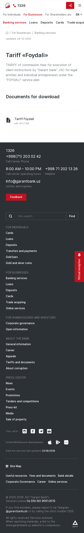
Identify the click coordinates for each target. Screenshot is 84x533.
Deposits (47, 22)
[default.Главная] (7, 33)
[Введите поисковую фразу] (36, 216)
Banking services (14, 22)
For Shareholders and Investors (31, 317)
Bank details (65, 475)
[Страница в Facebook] (58, 442)
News (9, 383)
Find (72, 216)
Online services (15, 308)
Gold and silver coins (19, 263)
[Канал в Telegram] (41, 431)
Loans (33, 22)
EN (77, 14)
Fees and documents (42, 475)
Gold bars (12, 257)
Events (10, 389)
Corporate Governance (20, 481)
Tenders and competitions (22, 401)
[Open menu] (77, 5)
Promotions (13, 395)
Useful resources (16, 475)
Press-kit (11, 407)
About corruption (17, 368)
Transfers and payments (21, 251)
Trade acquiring (16, 302)
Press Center (16, 377)
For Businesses (33, 14)
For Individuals (12, 14)
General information (18, 344)
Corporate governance (20, 323)
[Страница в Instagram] (50, 442)
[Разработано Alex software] (75, 523)
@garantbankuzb (17, 511)
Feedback (16, 197)
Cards (60, 22)
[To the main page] (8, 5)
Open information (17, 329)
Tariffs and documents (20, 362)
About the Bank (17, 338)
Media (9, 413)
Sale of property (16, 419)
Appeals (11, 356)
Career (10, 350)
